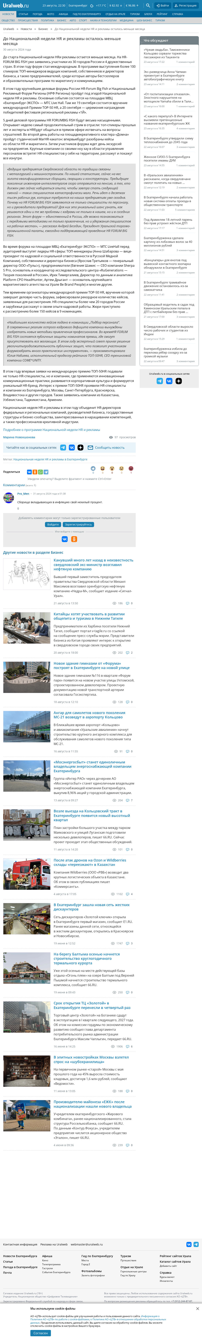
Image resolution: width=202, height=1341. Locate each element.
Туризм (160, 20)
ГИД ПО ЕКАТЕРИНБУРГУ (87, 14)
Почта (7, 1272)
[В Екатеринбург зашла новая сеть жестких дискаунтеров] (26, 918)
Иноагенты (166, 1281)
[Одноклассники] (35, 472)
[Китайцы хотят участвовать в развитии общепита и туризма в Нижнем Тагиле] (26, 628)
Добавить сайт (168, 1266)
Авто (73, 20)
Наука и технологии (103, 20)
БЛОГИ (148, 14)
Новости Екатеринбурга (20, 1256)
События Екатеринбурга (56, 1272)
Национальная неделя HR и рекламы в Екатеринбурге (50, 459)
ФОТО (50, 14)
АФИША (63, 14)
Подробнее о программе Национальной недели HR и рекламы (51, 430)
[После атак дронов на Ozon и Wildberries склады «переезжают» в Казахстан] (26, 874)
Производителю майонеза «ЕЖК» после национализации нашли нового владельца (93, 1104)
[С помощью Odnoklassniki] (74, 539)
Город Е (85, 1264)
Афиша (47, 1256)
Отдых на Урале (132, 1267)
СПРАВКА (177, 14)
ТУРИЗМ (135, 14)
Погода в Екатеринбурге (20, 1267)
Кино (45, 1260)
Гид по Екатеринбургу (97, 1256)
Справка (165, 1272)
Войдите (53, 524)
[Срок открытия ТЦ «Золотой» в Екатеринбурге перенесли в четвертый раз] (26, 1017)
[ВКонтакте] (29, 472)
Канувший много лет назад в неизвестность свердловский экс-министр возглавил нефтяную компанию (93, 564)
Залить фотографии (93, 1275)
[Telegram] (46, 472)
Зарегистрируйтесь (78, 524)
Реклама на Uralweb (54, 1244)
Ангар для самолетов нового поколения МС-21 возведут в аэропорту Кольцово (89, 714)
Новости (26, 29)
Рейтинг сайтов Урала (175, 1256)
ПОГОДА (37, 14)
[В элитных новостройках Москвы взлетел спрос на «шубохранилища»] (26, 1071)
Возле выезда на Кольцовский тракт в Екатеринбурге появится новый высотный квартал (92, 815)
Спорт (83, 20)
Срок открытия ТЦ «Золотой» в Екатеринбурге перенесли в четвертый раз (92, 1005)
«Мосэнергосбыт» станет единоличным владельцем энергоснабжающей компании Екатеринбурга (92, 766)
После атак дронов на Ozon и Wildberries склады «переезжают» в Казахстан (90, 862)
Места (85, 1260)
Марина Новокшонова (19, 437)
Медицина (127, 20)
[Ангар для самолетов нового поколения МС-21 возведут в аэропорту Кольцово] (26, 726)
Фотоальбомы (91, 1271)
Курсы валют (167, 1277)
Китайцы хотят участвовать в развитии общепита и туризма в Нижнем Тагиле (89, 616)
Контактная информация (20, 1244)
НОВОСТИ (8, 14)
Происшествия (28, 20)
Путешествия (128, 1260)
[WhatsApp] (40, 472)
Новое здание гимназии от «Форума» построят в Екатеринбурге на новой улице (92, 665)
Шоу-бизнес (144, 20)
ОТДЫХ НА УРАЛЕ (115, 14)
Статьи (8, 1261)
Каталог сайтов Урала (175, 1261)
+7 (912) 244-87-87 (181, 1301)
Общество (8, 20)
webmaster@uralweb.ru (87, 1244)
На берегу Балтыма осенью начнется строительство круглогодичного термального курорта (87, 958)
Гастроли (47, 1268)
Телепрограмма (51, 1264)
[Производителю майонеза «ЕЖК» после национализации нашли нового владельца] (26, 1115)
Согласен (41, 1333)
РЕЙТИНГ (162, 14)
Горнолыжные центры (134, 1271)
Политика (47, 20)
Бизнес (61, 20)
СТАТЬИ (23, 14)
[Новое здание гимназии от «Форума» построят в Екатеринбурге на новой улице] (26, 677)
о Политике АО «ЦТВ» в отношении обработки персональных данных (98, 1321)
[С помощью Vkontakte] (65, 539)
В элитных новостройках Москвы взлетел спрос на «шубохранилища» (91, 1059)
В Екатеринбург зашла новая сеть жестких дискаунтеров (92, 907)
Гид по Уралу (128, 1275)
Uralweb (8, 29)
